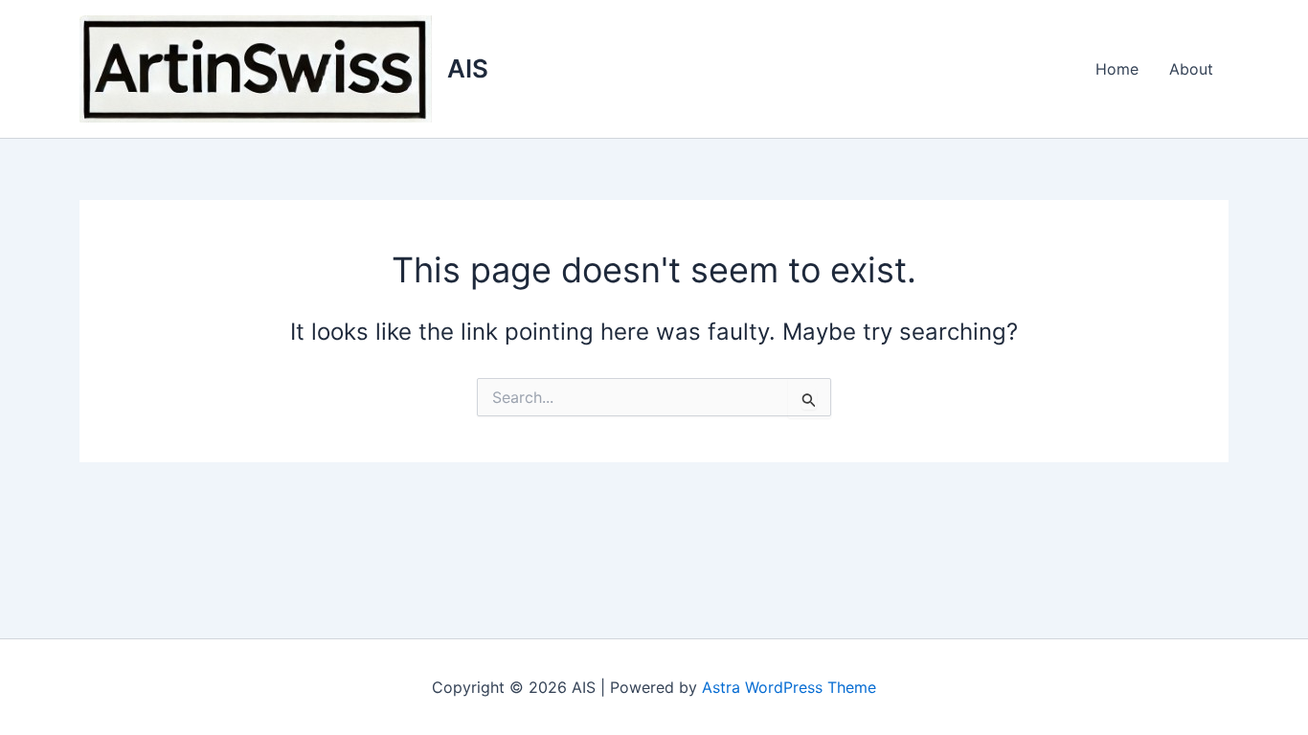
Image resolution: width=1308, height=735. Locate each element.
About (1191, 68)
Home (1117, 68)
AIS (467, 68)
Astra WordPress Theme (789, 687)
